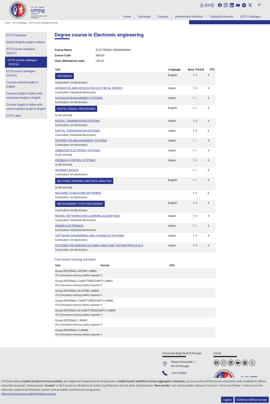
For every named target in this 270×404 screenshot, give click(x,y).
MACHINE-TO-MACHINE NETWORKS (78, 193)
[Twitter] (250, 5)
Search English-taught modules (25, 42)
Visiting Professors (221, 16)
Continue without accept (252, 399)
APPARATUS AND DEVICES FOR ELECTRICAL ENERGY (89, 88)
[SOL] (212, 5)
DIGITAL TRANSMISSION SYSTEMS (77, 120)
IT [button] (259, 5)
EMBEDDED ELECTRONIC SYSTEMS (77, 150)
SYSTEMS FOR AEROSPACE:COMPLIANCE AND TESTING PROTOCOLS (99, 245)
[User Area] (202, 5)
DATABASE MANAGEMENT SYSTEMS (78, 98)
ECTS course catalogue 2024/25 (20, 73)
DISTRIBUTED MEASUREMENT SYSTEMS (81, 140)
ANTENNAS (64, 76)
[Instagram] (226, 5)
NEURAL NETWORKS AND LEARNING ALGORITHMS (87, 216)
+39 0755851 (179, 373)
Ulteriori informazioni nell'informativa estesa (28, 394)
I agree (227, 399)
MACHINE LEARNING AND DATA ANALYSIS (84, 181)
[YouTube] (238, 5)
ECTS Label (13, 115)
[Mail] (207, 5)
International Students (189, 16)
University (144, 16)
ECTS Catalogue (250, 16)
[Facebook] (220, 5)
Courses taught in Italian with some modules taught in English (26, 106)
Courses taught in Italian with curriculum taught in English (24, 95)
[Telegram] (244, 5)
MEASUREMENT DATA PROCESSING (80, 203)
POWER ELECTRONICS (69, 225)
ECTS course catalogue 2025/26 (22, 62)
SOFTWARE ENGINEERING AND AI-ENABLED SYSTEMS (89, 235)
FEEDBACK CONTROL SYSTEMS (75, 160)
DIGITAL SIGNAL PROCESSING (76, 108)
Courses (163, 16)
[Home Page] (28, 10)
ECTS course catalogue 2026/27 (20, 51)
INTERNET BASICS (67, 170)
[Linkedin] (232, 5)
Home (127, 16)
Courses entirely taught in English (22, 84)
